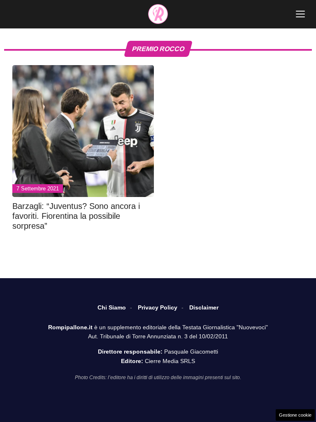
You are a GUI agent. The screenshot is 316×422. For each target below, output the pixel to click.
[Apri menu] (300, 14)
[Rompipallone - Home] (158, 14)
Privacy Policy (157, 307)
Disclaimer (203, 307)
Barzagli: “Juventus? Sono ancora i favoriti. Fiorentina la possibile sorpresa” (76, 216)
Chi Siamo (112, 307)
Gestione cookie (295, 415)
